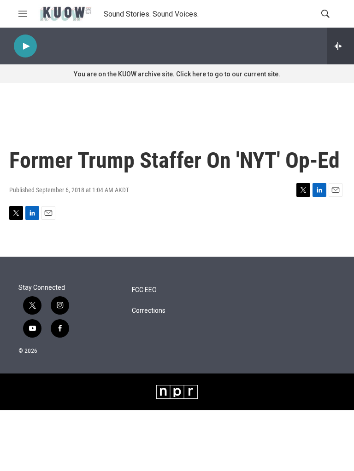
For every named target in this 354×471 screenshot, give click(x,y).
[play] (25, 46)
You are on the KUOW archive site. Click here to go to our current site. (177, 74)
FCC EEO (144, 290)
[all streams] (340, 46)
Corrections (148, 310)
